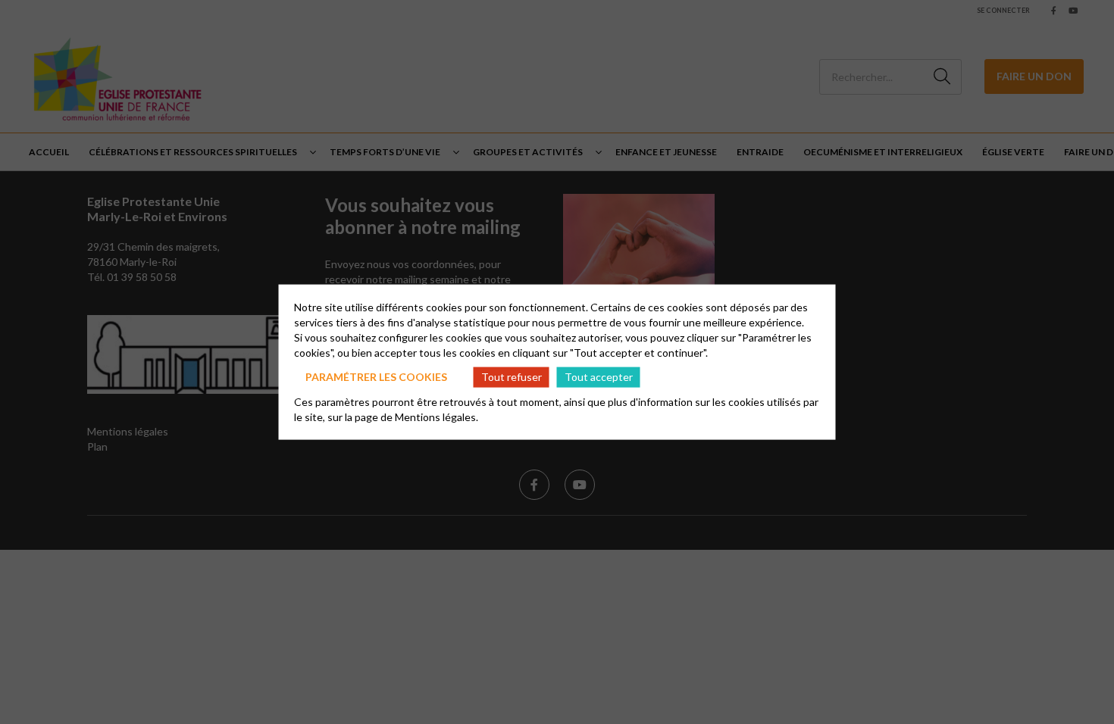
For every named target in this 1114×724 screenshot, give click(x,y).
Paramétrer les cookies (376, 376)
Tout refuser (511, 376)
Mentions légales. (436, 416)
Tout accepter (599, 376)
